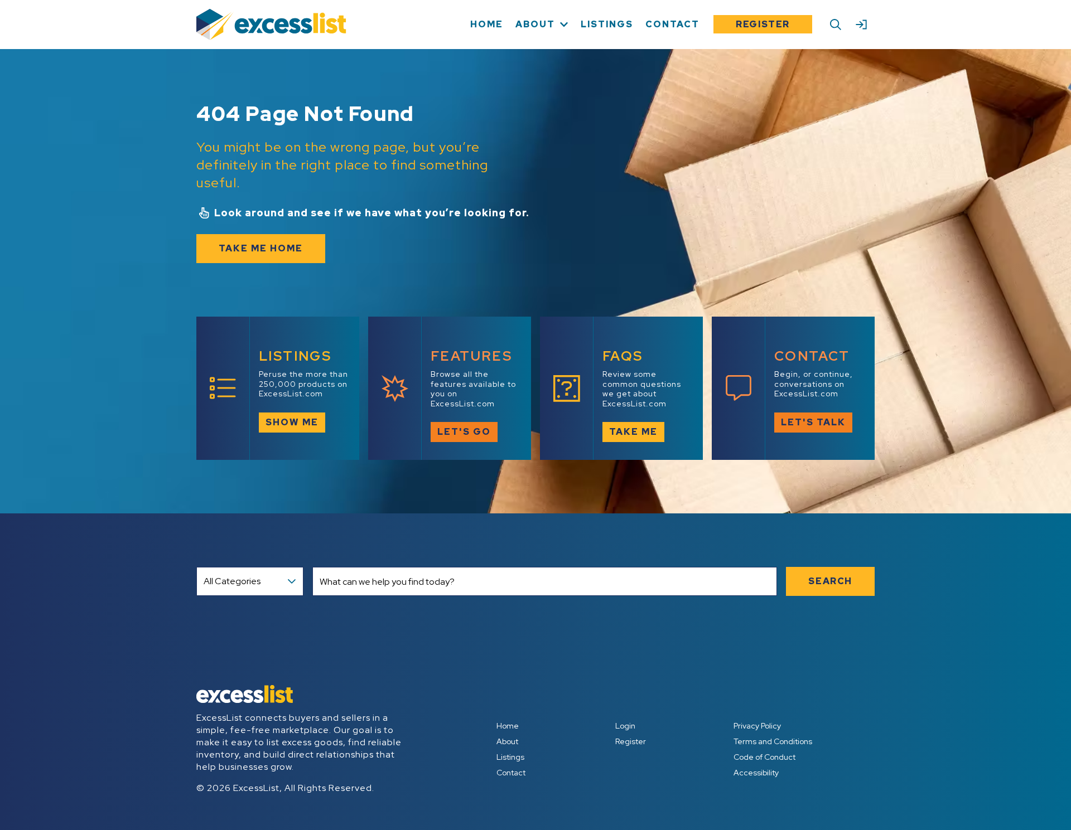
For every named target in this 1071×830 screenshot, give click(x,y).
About (507, 741)
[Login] (861, 24)
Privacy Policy (757, 726)
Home (507, 726)
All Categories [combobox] (232, 581)
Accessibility (756, 773)
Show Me (292, 422)
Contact (510, 773)
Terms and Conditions (773, 741)
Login (625, 726)
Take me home (261, 248)
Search (830, 581)
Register (763, 24)
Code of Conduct (764, 757)
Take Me (633, 432)
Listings (510, 757)
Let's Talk (813, 422)
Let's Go (464, 432)
